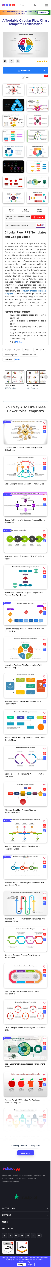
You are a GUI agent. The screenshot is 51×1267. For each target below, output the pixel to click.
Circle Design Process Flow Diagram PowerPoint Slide (25, 1028)
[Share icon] (11, 61)
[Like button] (5, 61)
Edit (37, 77)
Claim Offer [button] (43, 12)
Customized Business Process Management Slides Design (23, 448)
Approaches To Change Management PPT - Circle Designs (23, 1137)
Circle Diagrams (11, 355)
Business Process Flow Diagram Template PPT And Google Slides (24, 883)
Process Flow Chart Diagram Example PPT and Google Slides (25, 738)
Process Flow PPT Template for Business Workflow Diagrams (22, 1101)
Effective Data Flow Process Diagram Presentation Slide (20, 811)
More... (18, 359)
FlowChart (8, 360)
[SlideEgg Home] (25, 1169)
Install (38, 217)
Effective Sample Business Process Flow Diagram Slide (22, 992)
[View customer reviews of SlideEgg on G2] (22, 1230)
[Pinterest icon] (18, 61)
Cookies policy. (24, 1262)
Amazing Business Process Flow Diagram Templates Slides (22, 847)
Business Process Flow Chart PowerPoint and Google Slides (24, 702)
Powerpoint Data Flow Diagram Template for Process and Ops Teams (24, 593)
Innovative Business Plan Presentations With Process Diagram (23, 666)
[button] (44, 422)
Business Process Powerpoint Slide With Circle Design (24, 557)
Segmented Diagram (12, 350)
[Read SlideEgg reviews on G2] (8, 1230)
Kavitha (39, 212)
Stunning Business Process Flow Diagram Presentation (22, 956)
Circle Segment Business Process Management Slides (25, 1065)
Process (28, 350)
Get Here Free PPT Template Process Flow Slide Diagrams (25, 775)
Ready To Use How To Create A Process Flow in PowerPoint (25, 521)
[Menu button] (47, 5)
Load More (25, 1153)
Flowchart (40, 350)
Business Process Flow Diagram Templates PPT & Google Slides (25, 920)
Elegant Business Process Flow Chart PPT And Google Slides (24, 630)
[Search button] (35, 5)
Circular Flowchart (29, 355)
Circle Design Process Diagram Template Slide (24, 484)
